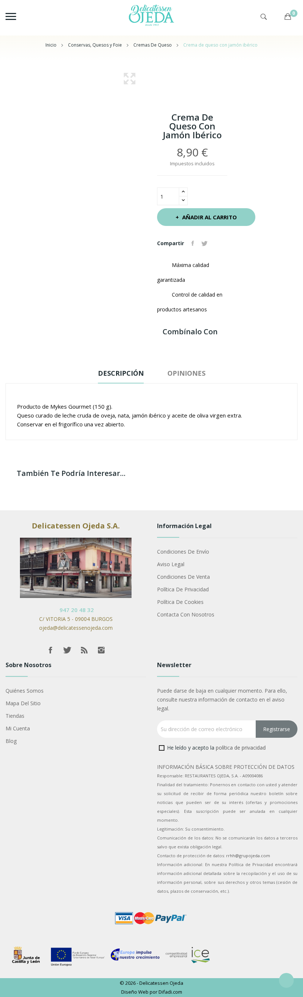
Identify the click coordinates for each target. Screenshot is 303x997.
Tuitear (204, 243)
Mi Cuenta (18, 728)
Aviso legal (170, 564)
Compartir (193, 243)
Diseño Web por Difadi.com (151, 991)
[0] (288, 9)
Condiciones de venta (183, 576)
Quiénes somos (25, 690)
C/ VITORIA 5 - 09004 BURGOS (76, 618)
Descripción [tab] (121, 373)
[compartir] (217, 243)
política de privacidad (241, 747)
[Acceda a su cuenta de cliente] (277, 20)
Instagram (101, 650)
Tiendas (15, 715)
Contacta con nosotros (185, 614)
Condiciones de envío (183, 551)
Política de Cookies (180, 601)
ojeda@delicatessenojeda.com (76, 627)
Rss (84, 650)
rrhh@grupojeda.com (248, 855)
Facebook (50, 650)
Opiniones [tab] (186, 373)
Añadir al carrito (209, 217)
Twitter (67, 650)
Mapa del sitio (23, 703)
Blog (11, 740)
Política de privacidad (183, 589)
